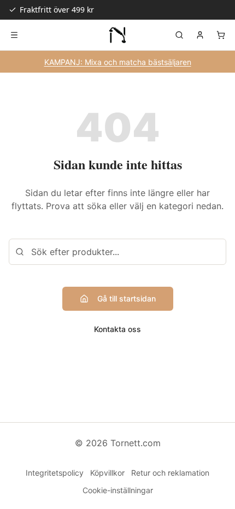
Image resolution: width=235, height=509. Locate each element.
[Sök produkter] (179, 35)
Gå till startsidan (126, 298)
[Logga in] (200, 35)
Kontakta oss (117, 329)
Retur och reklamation (170, 472)
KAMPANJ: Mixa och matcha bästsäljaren (117, 62)
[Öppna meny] (14, 35)
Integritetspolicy (55, 472)
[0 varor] (221, 35)
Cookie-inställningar (118, 490)
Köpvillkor (107, 472)
